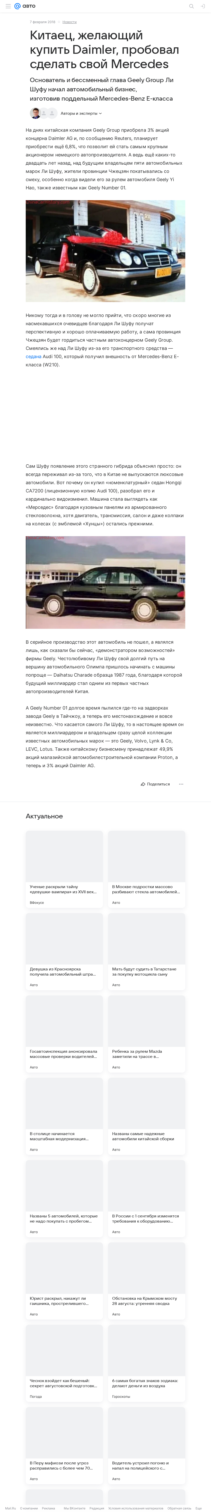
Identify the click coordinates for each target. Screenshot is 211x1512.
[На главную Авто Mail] (28, 6)
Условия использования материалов (135, 1508)
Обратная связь (179, 1508)
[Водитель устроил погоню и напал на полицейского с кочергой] (146, 1445)
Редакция (97, 1508)
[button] (105, 251)
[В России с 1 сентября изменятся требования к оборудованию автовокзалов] (146, 1198)
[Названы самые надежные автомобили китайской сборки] (146, 1116)
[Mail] (17, 6)
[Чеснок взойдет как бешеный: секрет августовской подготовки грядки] (64, 1363)
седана (33, 356)
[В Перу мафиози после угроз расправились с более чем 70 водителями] (64, 1445)
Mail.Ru (10, 1508)
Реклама (48, 1508)
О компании (29, 1508)
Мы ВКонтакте (74, 1508)
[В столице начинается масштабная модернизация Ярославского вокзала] (64, 1116)
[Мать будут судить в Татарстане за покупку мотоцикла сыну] (146, 951)
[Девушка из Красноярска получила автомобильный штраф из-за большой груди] (64, 951)
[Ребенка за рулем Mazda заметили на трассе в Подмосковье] (146, 1034)
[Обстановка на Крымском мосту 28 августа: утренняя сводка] (146, 1281)
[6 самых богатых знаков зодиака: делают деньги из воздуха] (146, 1363)
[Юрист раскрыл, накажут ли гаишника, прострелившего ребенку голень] (64, 1281)
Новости (70, 22)
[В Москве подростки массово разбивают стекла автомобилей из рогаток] (146, 869)
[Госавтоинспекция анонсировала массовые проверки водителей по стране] (64, 1034)
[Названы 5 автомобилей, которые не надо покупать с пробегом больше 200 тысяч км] (64, 1198)
